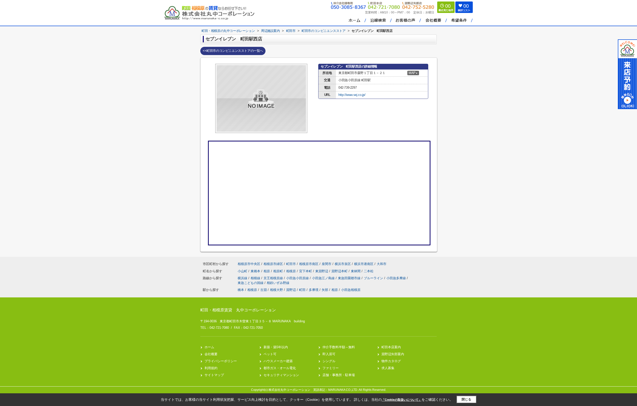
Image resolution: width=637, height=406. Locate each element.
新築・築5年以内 (276, 347)
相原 (267, 271)
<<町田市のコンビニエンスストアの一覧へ (233, 51)
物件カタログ (391, 361)
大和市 (381, 264)
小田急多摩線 (396, 278)
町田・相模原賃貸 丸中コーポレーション (238, 310)
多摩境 (313, 290)
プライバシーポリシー (221, 361)
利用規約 (211, 368)
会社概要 (211, 354)
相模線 (256, 278)
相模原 (291, 271)
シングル (328, 361)
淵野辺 (291, 290)
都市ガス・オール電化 (280, 368)
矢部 (325, 290)
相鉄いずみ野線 (278, 283)
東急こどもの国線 (251, 283)
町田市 (291, 264)
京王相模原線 (274, 278)
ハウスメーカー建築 (278, 361)
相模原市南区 (308, 264)
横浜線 (243, 278)
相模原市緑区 (273, 264)
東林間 (356, 271)
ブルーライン (374, 278)
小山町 (243, 271)
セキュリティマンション (281, 375)
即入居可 (328, 354)
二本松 (368, 271)
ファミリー (330, 368)
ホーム (209, 347)
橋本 (241, 290)
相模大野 (276, 290)
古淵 (263, 290)
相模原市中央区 (249, 264)
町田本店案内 (391, 347)
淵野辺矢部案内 (392, 354)
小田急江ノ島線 (324, 278)
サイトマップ (214, 375)
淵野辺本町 (340, 271)
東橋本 (256, 271)
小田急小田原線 (298, 278)
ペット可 (270, 354)
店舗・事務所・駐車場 (338, 375)
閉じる (466, 399)
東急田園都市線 (350, 278)
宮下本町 (306, 271)
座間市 (326, 264)
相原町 (278, 271)
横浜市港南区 (363, 264)
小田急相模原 (351, 290)
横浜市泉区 (343, 264)
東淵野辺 (322, 271)
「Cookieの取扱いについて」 (402, 400)
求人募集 (387, 368)
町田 (302, 290)
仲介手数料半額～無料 (338, 347)
